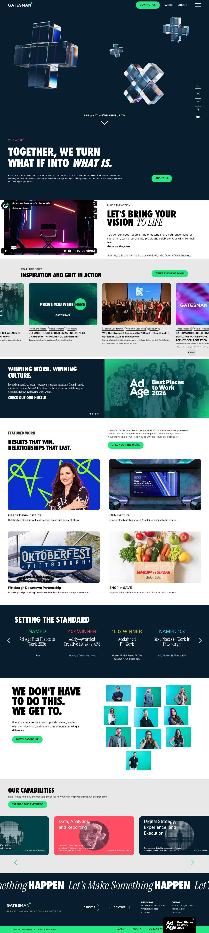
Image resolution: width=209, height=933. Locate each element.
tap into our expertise (27, 804)
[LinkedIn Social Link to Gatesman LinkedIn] (198, 86)
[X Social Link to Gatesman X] (198, 109)
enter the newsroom (169, 273)
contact (119, 907)
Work (169, 5)
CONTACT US (148, 5)
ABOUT (137, 929)
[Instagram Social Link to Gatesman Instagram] (198, 93)
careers (89, 907)
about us (161, 178)
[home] (20, 4)
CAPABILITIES (157, 929)
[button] (198, 5)
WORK (120, 929)
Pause (191, 352)
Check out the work (126, 445)
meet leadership (27, 739)
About (182, 5)
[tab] (90, 414)
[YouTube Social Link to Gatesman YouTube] (198, 117)
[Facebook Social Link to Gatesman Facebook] (198, 101)
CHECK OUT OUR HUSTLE (27, 397)
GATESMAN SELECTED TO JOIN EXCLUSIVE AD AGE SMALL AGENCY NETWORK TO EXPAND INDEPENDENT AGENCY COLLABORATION (161, 336)
